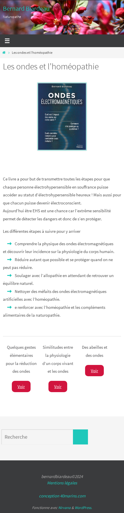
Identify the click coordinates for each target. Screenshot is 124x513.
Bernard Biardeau (26, 8)
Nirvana (64, 507)
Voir (21, 386)
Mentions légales (62, 483)
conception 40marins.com (62, 496)
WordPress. (83, 507)
